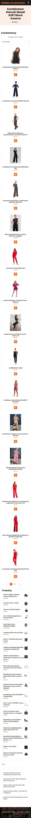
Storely (16, 814)
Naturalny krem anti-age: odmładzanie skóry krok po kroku (14, 780)
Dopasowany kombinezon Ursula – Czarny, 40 (15, 334)
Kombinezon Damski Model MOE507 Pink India (15, 400)
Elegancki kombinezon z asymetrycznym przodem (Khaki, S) (15, 133)
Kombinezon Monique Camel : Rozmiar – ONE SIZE (15, 434)
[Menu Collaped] (28, 2)
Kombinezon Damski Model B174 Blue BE (15, 101)
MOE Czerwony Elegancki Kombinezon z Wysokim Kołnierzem (15, 535)
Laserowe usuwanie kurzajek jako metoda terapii (15, 798)
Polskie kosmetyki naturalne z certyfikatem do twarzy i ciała (12, 773)
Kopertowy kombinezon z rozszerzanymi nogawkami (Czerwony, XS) (15, 502)
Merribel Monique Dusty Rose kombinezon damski (15, 468)
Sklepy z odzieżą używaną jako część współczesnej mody (14, 786)
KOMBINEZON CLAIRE (15, 368)
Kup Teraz (16, 74)
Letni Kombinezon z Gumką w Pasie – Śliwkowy (15, 301)
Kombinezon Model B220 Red (15, 268)
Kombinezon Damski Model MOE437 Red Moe (15, 569)
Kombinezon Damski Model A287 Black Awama (15, 67)
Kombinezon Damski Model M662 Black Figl (15, 167)
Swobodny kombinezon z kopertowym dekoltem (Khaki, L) (15, 201)
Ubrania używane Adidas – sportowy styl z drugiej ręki (15, 792)
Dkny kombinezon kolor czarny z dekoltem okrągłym (15, 235)
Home (15, 22)
